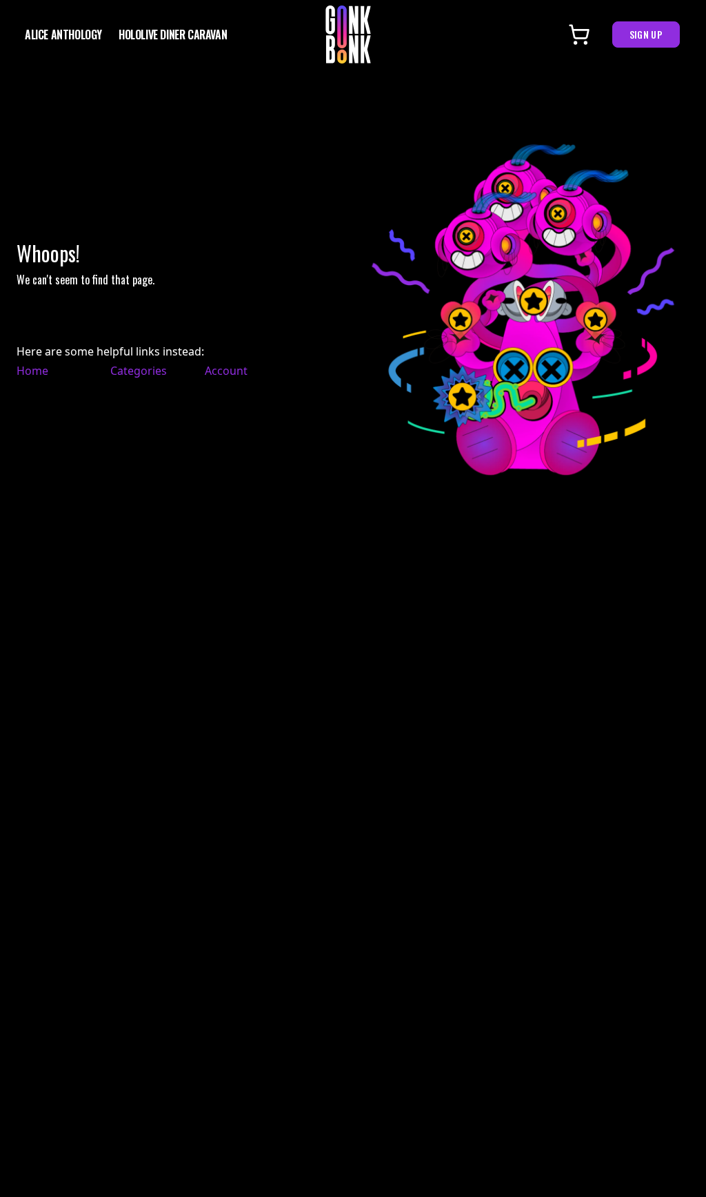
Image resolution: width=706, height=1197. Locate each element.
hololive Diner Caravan (173, 34)
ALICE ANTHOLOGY (63, 34)
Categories (135, 370)
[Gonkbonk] (348, 35)
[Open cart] (579, 34)
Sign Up (646, 34)
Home (32, 370)
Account (226, 370)
